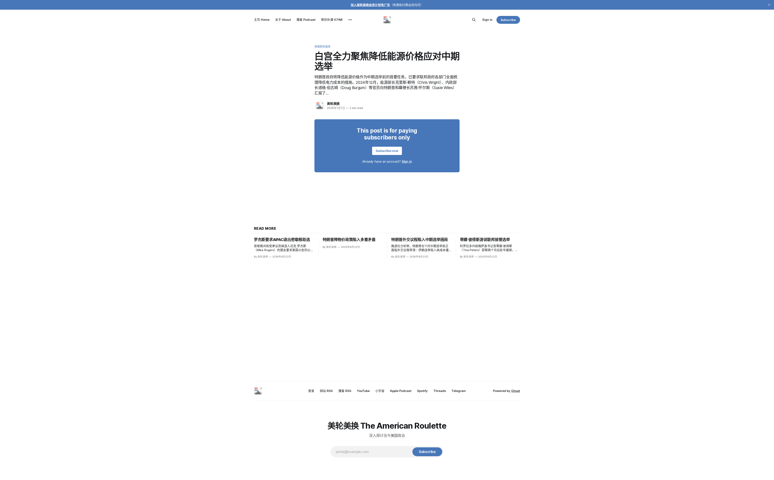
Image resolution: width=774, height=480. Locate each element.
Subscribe (508, 20)
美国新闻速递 (322, 46)
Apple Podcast (400, 391)
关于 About (283, 20)
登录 (311, 391)
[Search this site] (474, 20)
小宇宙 (379, 391)
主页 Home (261, 20)
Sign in (487, 20)
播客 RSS (344, 391)
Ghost (515, 391)
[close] (769, 5)
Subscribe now (387, 151)
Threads (439, 391)
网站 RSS (326, 391)
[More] (350, 20)
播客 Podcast (305, 20)
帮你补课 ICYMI (331, 20)
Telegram (459, 391)
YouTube (363, 391)
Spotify (422, 391)
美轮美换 (333, 104)
